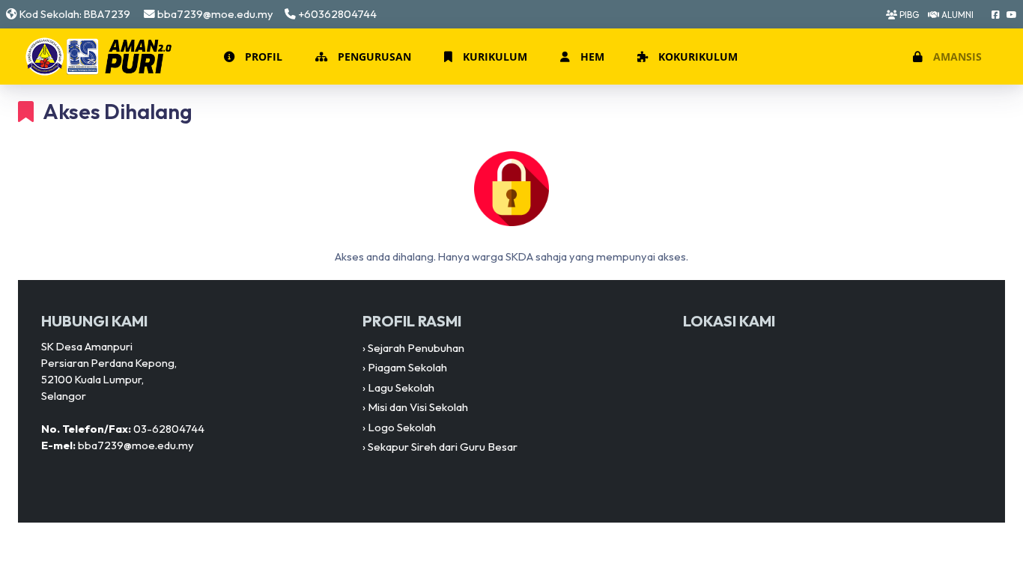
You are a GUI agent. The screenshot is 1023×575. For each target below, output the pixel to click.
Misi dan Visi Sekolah (418, 407)
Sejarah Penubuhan (416, 348)
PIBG (908, 14)
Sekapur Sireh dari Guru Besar (442, 446)
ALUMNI (956, 14)
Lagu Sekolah (401, 387)
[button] (251, 57)
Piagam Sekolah (407, 367)
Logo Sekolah (402, 427)
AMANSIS (956, 56)
